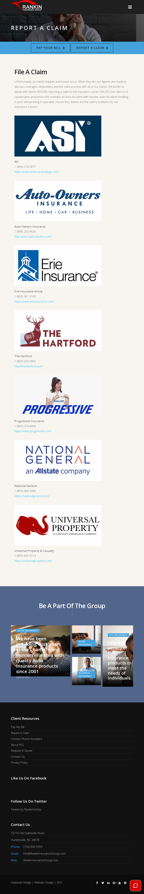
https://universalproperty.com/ (33, 561)
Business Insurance (85, 674)
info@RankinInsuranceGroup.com (44, 853)
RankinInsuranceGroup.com (40, 860)
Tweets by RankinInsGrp (26, 809)
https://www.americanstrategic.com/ (36, 172)
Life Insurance (118, 634)
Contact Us (18, 756)
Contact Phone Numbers (26, 739)
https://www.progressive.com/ (32, 431)
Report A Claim (90, 48)
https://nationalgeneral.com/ (31, 496)
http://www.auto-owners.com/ (32, 236)
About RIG (17, 745)
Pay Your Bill (48, 48)
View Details (23, 677)
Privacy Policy (19, 762)
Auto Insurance (28, 630)
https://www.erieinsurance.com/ (34, 301)
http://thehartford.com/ (28, 366)
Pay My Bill (17, 727)
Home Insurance (85, 643)
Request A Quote (21, 751)
